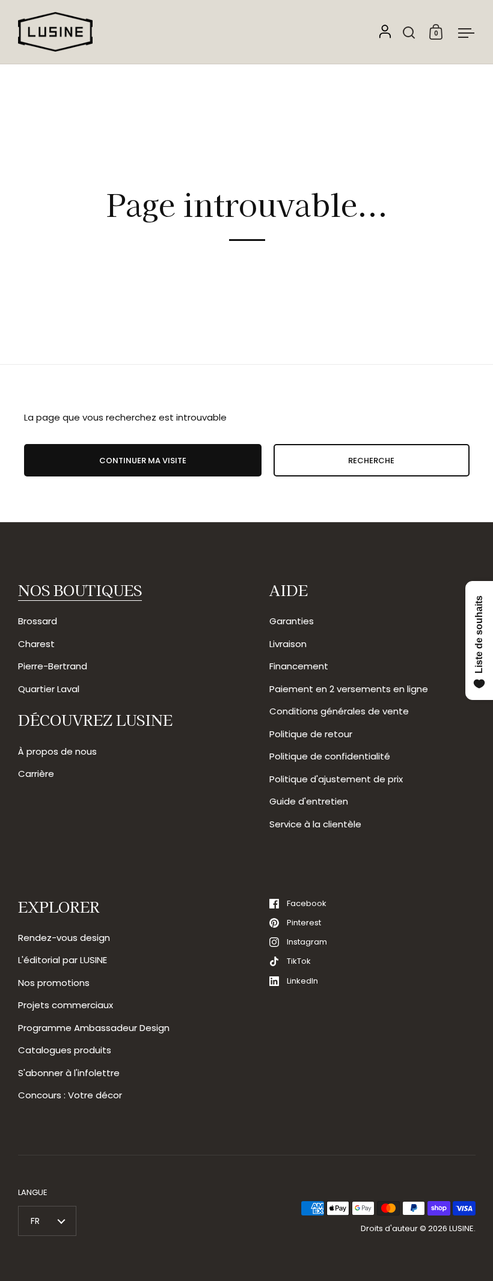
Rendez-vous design (64, 937)
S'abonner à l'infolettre (69, 1072)
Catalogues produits (64, 1050)
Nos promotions (54, 982)
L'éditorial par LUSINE (62, 960)
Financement (298, 666)
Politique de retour (310, 734)
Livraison (288, 643)
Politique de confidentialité (329, 756)
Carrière (36, 773)
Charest (36, 643)
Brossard (37, 621)
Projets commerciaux (65, 1005)
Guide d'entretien (308, 801)
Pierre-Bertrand (52, 666)
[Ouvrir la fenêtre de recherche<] (409, 32)
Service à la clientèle (315, 824)
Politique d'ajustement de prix (336, 779)
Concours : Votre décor (70, 1095)
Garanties (291, 621)
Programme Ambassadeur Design (94, 1027)
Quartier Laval (48, 689)
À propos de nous (57, 751)
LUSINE (461, 1228)
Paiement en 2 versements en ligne (348, 689)
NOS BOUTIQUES (80, 589)
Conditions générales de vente (339, 711)
